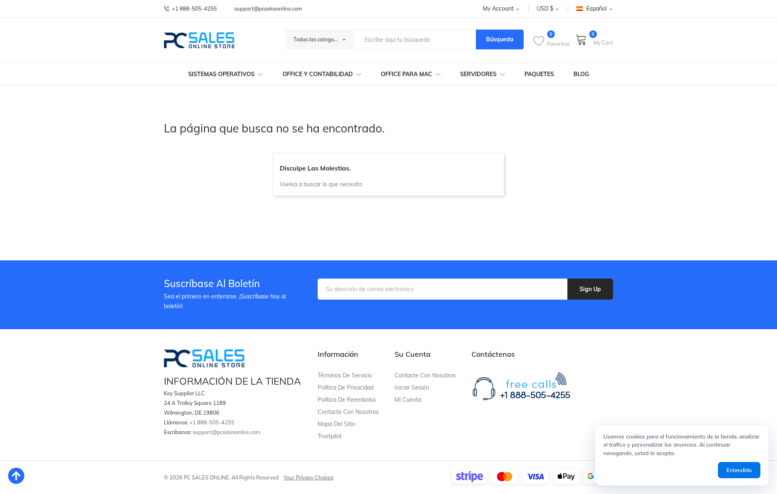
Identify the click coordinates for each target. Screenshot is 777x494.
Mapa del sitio (336, 424)
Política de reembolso (347, 399)
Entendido (739, 469)
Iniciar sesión (412, 387)
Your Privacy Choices (308, 477)
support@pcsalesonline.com (268, 9)
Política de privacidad (346, 387)
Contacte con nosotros (348, 411)
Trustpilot (330, 436)
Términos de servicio (345, 375)
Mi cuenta (408, 399)
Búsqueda (500, 39)
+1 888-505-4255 (194, 9)
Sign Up (590, 289)
